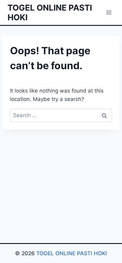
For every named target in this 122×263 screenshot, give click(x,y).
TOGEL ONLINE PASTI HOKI (71, 253)
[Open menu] (108, 12)
